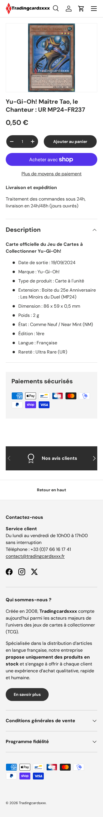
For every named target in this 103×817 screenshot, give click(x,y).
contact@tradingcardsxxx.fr (35, 556)
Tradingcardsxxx (32, 803)
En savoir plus (27, 694)
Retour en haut (51, 489)
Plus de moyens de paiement (51, 174)
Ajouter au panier (70, 141)
